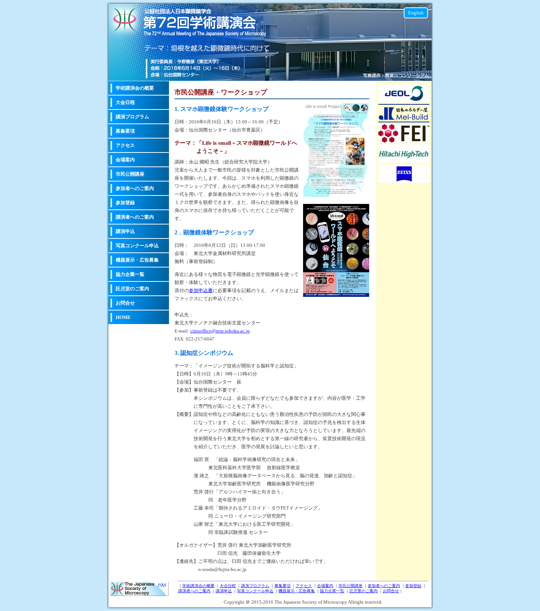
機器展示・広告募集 (137, 260)
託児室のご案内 (132, 288)
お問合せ (125, 303)
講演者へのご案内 (135, 217)
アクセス (125, 145)
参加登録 (125, 202)
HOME (123, 317)
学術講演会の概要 (135, 88)
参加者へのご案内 (135, 188)
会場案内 (125, 159)
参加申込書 (201, 290)
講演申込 (125, 231)
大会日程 (125, 102)
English (416, 12)
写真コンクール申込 (137, 245)
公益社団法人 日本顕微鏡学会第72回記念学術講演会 (139, 588)
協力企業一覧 (130, 274)
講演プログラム (132, 116)
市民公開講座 (130, 174)
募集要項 (125, 131)
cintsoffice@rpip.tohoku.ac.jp (220, 331)
